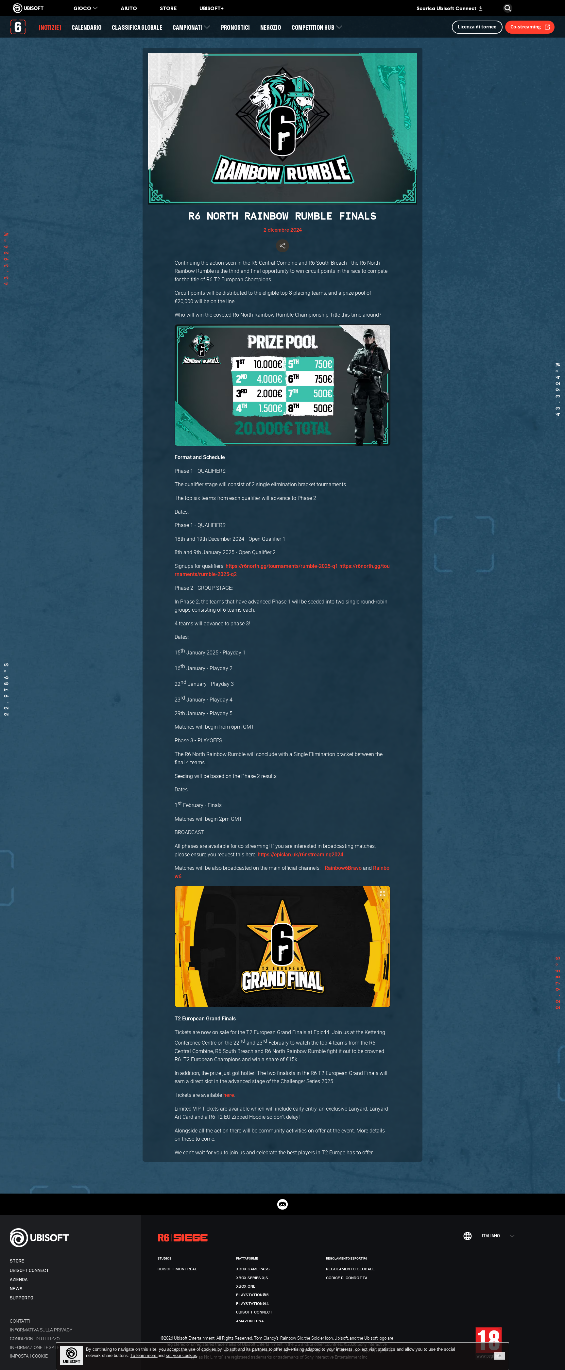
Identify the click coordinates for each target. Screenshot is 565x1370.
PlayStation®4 (252, 1303)
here (228, 1095)
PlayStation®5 (252, 1295)
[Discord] (282, 1204)
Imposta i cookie (29, 1356)
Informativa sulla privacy (41, 1330)
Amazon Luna (250, 1321)
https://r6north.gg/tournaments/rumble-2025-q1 (282, 566)
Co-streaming (525, 27)
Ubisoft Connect (29, 1270)
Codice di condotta (347, 1278)
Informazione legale (35, 1347)
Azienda (18, 1279)
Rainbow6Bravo (343, 868)
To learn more (144, 1355)
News (16, 1288)
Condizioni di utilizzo (35, 1338)
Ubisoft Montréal (177, 1269)
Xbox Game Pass (253, 1269)
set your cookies (181, 1355)
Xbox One (245, 1286)
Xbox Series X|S (252, 1278)
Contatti (20, 1321)
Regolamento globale (350, 1269)
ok (500, 1356)
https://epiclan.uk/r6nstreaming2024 (300, 854)
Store (17, 1261)
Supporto (21, 1298)
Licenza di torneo (477, 27)
